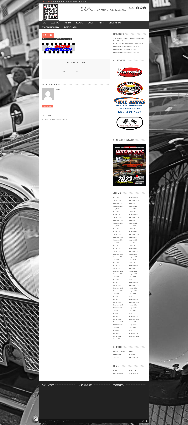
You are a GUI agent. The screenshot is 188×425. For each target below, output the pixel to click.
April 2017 (132, 313)
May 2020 (116, 262)
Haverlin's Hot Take (119, 351)
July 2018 (116, 293)
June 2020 (132, 260)
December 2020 (134, 251)
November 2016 (118, 322)
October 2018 (133, 288)
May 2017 (116, 313)
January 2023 (117, 217)
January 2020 (117, 268)
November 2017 (118, 305)
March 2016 (116, 333)
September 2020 (118, 257)
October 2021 (133, 237)
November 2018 (118, 288)
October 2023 (133, 203)
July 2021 (116, 243)
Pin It (77, 71)
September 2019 (118, 274)
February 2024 (133, 197)
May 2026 (116, 197)
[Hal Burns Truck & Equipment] (129, 105)
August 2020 (133, 257)
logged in (52, 119)
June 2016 (132, 327)
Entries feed (132, 370)
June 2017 (132, 310)
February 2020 (133, 265)
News (131, 351)
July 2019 (116, 277)
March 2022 (116, 231)
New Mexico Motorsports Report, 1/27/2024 (70, 1)
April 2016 (132, 330)
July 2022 (116, 226)
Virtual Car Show (115, 23)
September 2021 (118, 240)
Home (44, 23)
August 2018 (133, 291)
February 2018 (133, 299)
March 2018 (116, 299)
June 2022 (132, 226)
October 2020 (133, 254)
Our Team (68, 23)
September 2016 (118, 325)
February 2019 (133, 282)
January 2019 (117, 285)
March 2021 (116, 248)
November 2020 (118, 254)
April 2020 (132, 262)
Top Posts (116, 357)
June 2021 (132, 243)
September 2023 (118, 206)
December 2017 (134, 302)
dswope (58, 89)
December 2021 (134, 234)
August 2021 (133, 240)
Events (101, 23)
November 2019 (118, 271)
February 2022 (133, 231)
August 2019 (133, 274)
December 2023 (134, 200)
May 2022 (116, 229)
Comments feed (118, 373)
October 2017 (133, 305)
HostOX (48, 421)
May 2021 (116, 245)
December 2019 (134, 268)
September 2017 (118, 308)
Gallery (90, 23)
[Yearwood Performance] (130, 72)
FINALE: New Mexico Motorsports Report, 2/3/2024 (128, 44)
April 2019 (132, 279)
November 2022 (118, 220)
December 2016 (134, 319)
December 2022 (134, 217)
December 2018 (134, 285)
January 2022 (117, 234)
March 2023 (116, 214)
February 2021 (133, 248)
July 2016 (116, 327)
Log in (115, 370)
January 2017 (117, 319)
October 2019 (133, 271)
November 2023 (118, 203)
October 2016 (133, 322)
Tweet (63, 71)
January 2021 (117, 251)
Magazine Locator (70, 27)
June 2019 (132, 277)
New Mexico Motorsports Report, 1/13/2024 (126, 52)
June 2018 (132, 293)
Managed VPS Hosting (57, 421)
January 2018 (117, 302)
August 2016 (133, 325)
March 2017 (116, 316)
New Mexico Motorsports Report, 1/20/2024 (126, 49)
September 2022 (118, 223)
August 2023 (133, 206)
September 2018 (118, 291)
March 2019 (116, 282)
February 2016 (133, 333)
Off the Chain (117, 354)
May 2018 (116, 296)
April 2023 (132, 212)
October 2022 (133, 220)
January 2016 (117, 336)
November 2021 (118, 237)
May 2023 (116, 212)
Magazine (79, 23)
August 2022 (133, 223)
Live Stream (55, 23)
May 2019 (116, 279)
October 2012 (117, 339)
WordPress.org (133, 373)
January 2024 (117, 200)
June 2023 (132, 209)
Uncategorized (133, 357)
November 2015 (134, 336)
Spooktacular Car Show (50, 27)
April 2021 (132, 245)
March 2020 (116, 265)
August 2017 (133, 308)
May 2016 (116, 330)
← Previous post (47, 106)
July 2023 (116, 209)
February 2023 (133, 214)
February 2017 (133, 316)
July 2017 (116, 310)
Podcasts (132, 354)
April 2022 (132, 229)
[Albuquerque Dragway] (130, 88)
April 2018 (132, 296)
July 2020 (116, 260)
